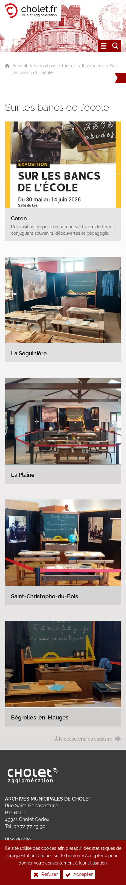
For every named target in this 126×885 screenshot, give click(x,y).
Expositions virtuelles (55, 65)
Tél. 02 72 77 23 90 (25, 826)
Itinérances (93, 65)
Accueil (20, 65)
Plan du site (18, 839)
